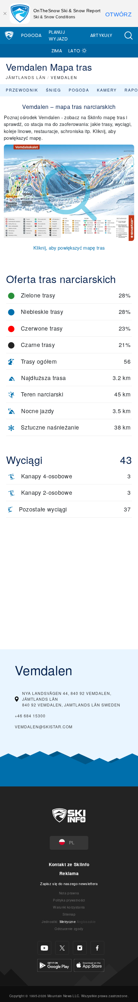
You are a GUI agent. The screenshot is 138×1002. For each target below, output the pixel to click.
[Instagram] (80, 948)
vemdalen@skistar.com (44, 726)
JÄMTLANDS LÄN (26, 77)
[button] (128, 35)
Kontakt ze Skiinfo (69, 864)
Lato (74, 51)
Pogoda (31, 35)
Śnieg (53, 90)
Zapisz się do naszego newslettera (69, 883)
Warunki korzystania (69, 907)
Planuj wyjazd (58, 35)
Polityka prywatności (69, 900)
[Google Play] (54, 964)
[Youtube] (44, 948)
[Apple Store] (89, 964)
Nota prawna (69, 893)
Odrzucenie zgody (69, 928)
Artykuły (101, 35)
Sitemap (69, 914)
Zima (56, 51)
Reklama (69, 873)
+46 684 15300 (30, 715)
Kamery (107, 90)
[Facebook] (97, 948)
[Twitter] (62, 948)
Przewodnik (22, 90)
